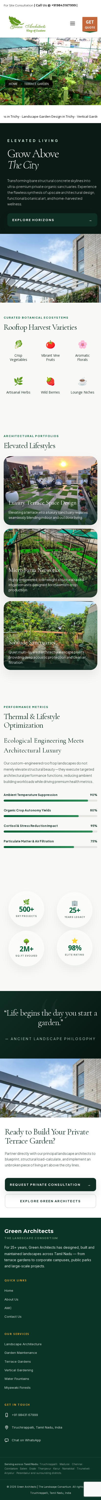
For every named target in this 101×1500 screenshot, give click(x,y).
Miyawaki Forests (17, 1387)
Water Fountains (16, 1379)
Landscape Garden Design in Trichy (35, 116)
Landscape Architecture (23, 1344)
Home (8, 1290)
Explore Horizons (52, 220)
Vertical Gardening (18, 1370)
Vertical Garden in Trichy (82, 116)
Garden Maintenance (20, 1353)
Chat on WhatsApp (26, 1440)
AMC (8, 1308)
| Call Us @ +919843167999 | (55, 5)
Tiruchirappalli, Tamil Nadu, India (37, 1427)
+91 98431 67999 (25, 1415)
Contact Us (13, 1316)
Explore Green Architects (50, 1201)
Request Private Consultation (50, 1185)
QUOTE (90, 24)
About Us (11, 1299)
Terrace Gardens (17, 1361)
